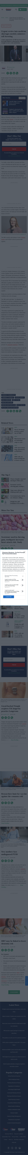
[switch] (22, 580)
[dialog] (14, 577)
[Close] (24, 552)
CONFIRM (9, 596)
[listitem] (14, 576)
